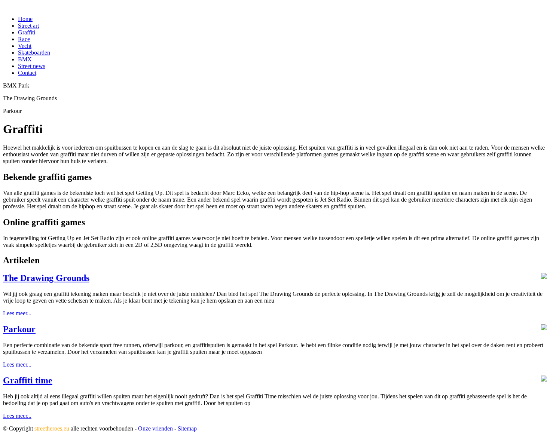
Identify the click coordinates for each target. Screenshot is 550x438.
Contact (27, 73)
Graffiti (26, 32)
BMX (25, 59)
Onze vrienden (155, 428)
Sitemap (187, 428)
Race (24, 39)
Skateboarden (34, 52)
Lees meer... (17, 313)
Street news (31, 66)
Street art (28, 25)
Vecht (24, 46)
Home (25, 19)
